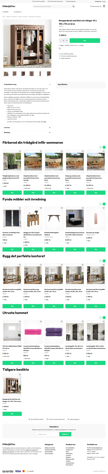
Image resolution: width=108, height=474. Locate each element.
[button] (104, 6)
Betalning (68, 457)
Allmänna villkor (70, 459)
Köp (85, 40)
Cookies (68, 461)
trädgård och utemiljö (8, 451)
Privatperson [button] (98, 1)
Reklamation (69, 453)
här (45, 121)
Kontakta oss (69, 449)
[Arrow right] (104, 147)
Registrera (65, 434)
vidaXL (61, 26)
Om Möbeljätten (70, 447)
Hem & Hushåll (49, 453)
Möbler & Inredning (11, 16)
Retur (67, 451)
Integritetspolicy (70, 463)
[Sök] (73, 6)
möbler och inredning (31, 450)
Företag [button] (103, 1)
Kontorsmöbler (49, 451)
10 (41, 66)
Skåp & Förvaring (22, 16)
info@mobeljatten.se (96, 447)
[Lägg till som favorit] (60, 48)
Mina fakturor (69, 464)
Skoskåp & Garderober (34, 16)
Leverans (68, 455)
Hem (4, 16)
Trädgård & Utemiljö (50, 449)
